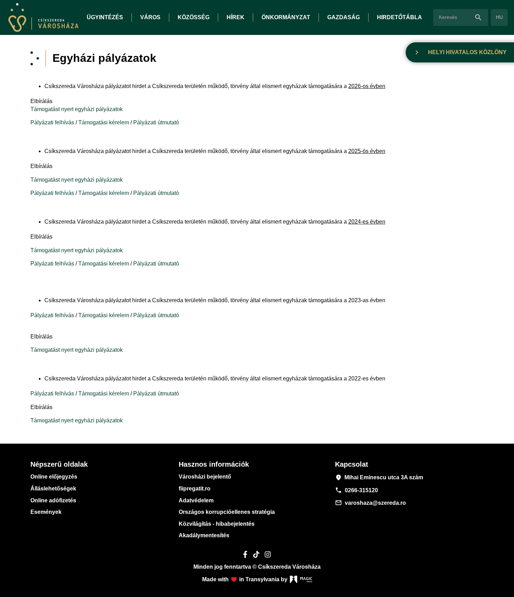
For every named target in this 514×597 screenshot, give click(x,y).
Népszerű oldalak (59, 464)
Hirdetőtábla (399, 17)
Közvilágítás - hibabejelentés (217, 524)
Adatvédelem (196, 500)
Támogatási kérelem (103, 122)
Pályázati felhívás (52, 122)
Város (150, 17)
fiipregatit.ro (194, 489)
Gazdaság (343, 17)
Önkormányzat (286, 17)
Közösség (193, 17)
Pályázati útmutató (156, 122)
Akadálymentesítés (204, 535)
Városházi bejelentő (205, 477)
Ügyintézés (105, 17)
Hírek (235, 17)
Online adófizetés (53, 500)
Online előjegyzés (53, 477)
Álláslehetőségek (53, 489)
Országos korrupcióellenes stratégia (227, 512)
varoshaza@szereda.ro (370, 502)
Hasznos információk (214, 464)
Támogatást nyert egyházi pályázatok (76, 109)
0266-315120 (356, 490)
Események (46, 512)
